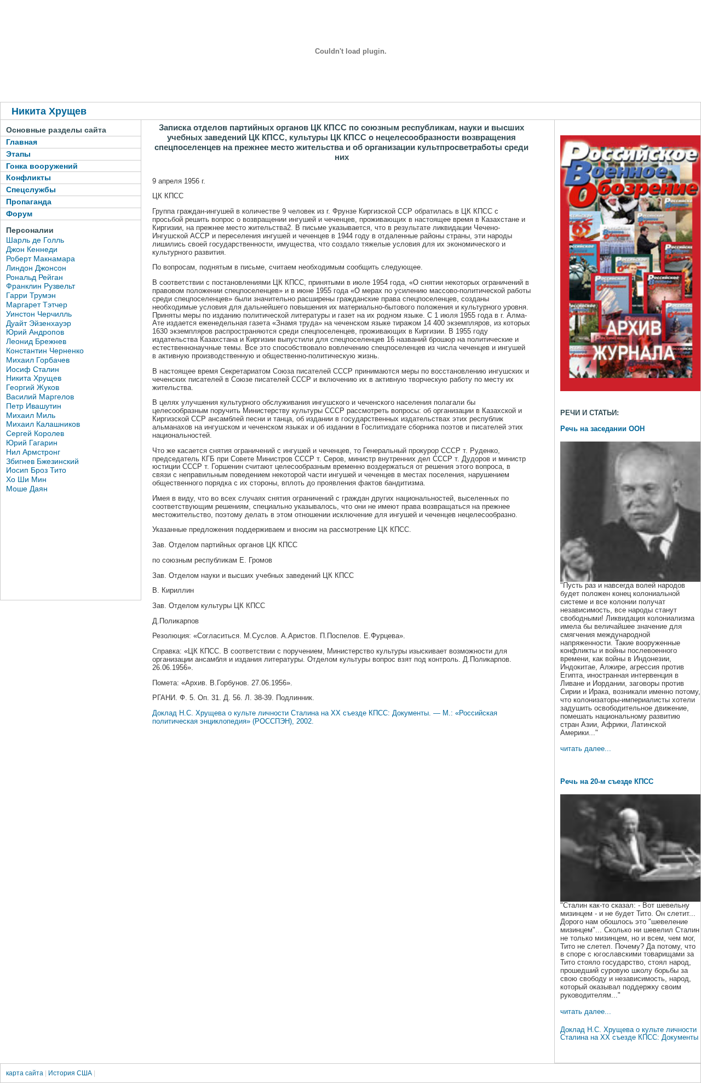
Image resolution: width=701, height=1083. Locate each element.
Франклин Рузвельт (40, 286)
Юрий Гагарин (32, 442)
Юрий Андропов (35, 332)
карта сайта (24, 1073)
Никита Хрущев (33, 378)
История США (70, 1073)
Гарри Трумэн (31, 295)
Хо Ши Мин (26, 479)
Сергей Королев (35, 433)
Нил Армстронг (33, 452)
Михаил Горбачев (38, 360)
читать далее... (585, 748)
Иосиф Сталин (32, 369)
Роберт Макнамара (40, 258)
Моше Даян (27, 488)
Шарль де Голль (35, 240)
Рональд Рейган (34, 277)
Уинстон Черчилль (39, 314)
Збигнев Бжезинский (42, 461)
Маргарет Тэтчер (36, 304)
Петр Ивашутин (33, 406)
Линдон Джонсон (36, 267)
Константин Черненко (45, 350)
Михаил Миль (30, 415)
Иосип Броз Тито (36, 470)
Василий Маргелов (40, 396)
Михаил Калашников (43, 424)
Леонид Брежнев (36, 341)
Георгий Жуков (32, 387)
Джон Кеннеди (32, 249)
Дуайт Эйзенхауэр (38, 323)
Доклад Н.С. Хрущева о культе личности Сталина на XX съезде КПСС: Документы (629, 1033)
